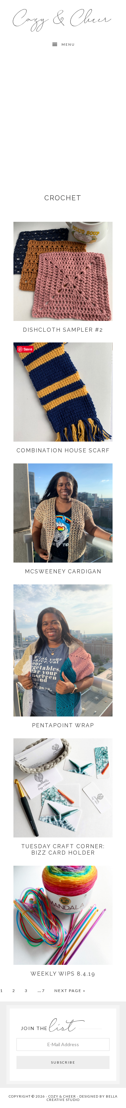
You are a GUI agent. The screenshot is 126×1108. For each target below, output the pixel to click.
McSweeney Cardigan (63, 571)
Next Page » (70, 990)
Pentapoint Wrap (63, 725)
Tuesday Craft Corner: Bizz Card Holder (63, 849)
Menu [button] (68, 44)
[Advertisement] (63, 117)
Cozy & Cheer (63, 19)
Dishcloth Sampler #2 (63, 330)
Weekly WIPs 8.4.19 (63, 974)
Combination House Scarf (63, 450)
